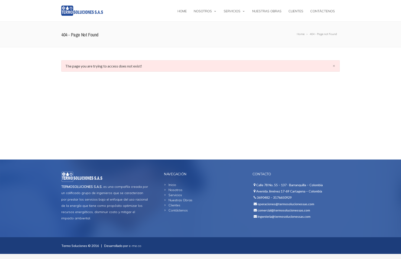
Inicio (172, 185)
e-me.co (135, 246)
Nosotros (203, 11)
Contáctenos (322, 11)
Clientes (295, 11)
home (182, 11)
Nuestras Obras (266, 11)
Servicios (232, 11)
